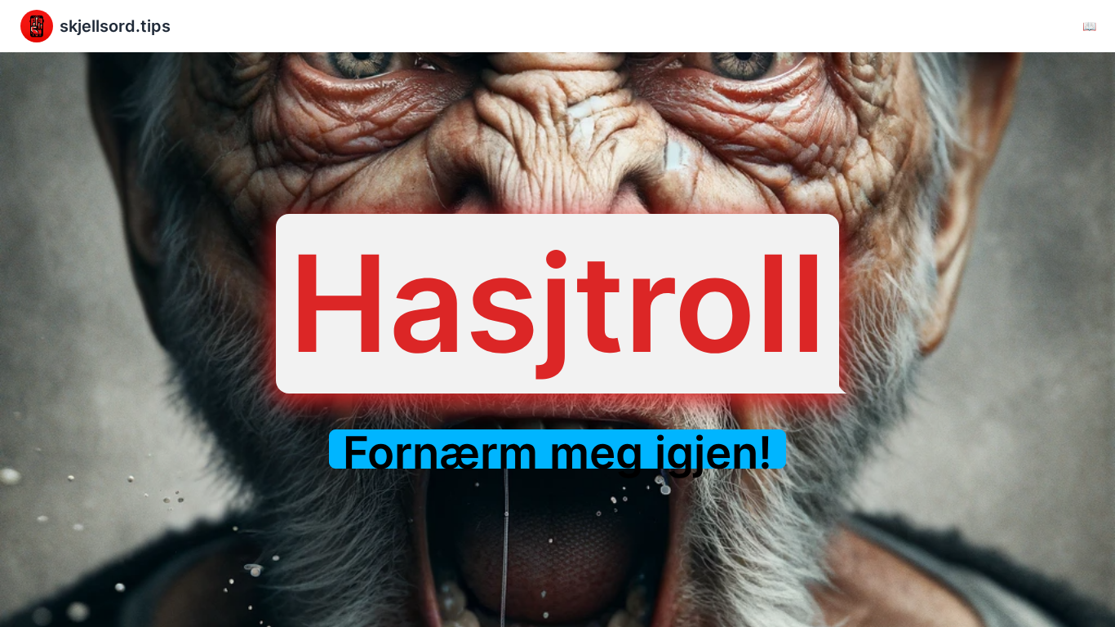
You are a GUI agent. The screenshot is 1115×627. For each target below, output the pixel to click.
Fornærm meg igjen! (557, 452)
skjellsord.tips (115, 26)
